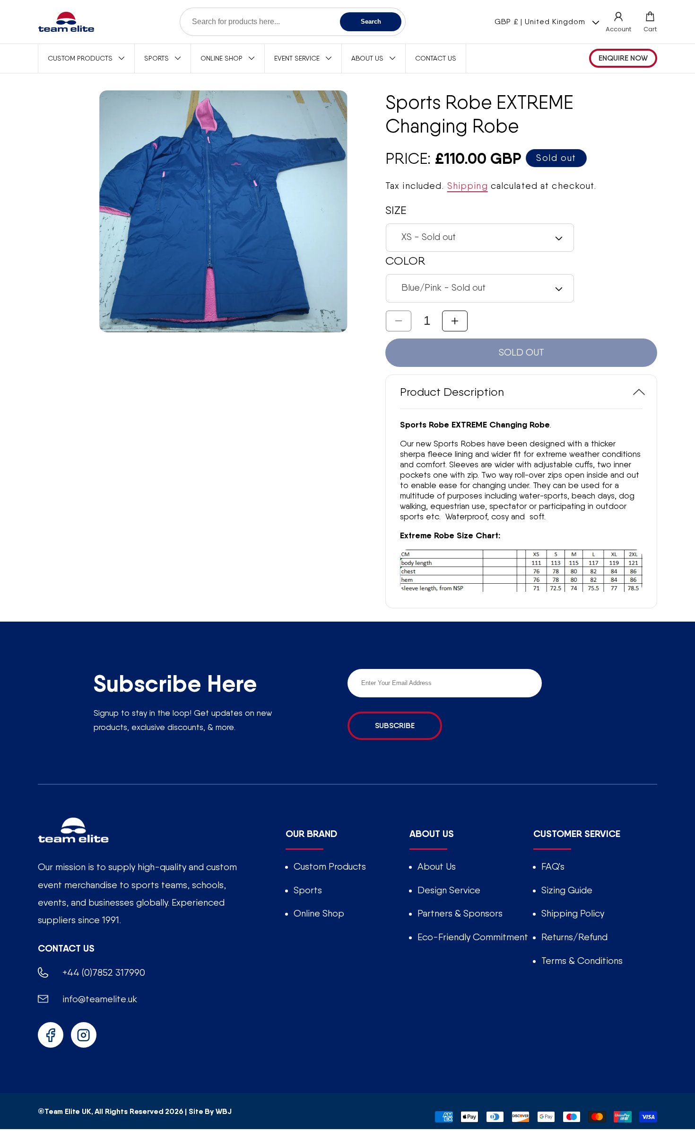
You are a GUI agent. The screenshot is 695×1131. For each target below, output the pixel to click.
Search (371, 21)
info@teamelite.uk (99, 999)
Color (405, 260)
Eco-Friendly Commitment (472, 937)
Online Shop (319, 913)
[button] (650, 22)
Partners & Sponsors (460, 913)
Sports (308, 890)
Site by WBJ (210, 1111)
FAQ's (553, 866)
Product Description (452, 392)
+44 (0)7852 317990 (103, 972)
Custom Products (330, 866)
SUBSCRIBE (395, 725)
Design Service (448, 890)
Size (395, 210)
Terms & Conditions (582, 960)
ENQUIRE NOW (623, 57)
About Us (436, 866)
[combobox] (293, 22)
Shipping (467, 186)
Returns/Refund (574, 937)
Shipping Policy (572, 913)
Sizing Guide (566, 890)
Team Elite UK (67, 1111)
